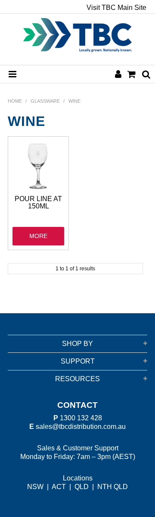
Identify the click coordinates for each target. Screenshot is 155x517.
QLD (81, 486)
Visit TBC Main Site (116, 7)
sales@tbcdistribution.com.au (81, 426)
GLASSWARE (45, 101)
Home (15, 101)
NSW (35, 486)
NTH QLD (112, 486)
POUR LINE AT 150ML (38, 202)
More (38, 236)
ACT (59, 486)
